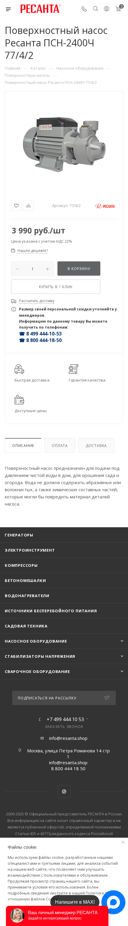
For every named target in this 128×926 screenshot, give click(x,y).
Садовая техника (26, 626)
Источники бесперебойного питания (51, 610)
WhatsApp (64, 791)
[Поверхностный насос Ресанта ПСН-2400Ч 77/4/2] (64, 144)
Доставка (96, 445)
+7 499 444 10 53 (65, 719)
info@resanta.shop (68, 738)
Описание (23, 445)
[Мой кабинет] (106, 9)
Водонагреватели (27, 595)
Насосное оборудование (36, 641)
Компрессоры (21, 565)
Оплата (60, 445)
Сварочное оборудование (37, 671)
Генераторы (19, 535)
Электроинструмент (30, 550)
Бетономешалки (25, 580)
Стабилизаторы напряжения (40, 656)
